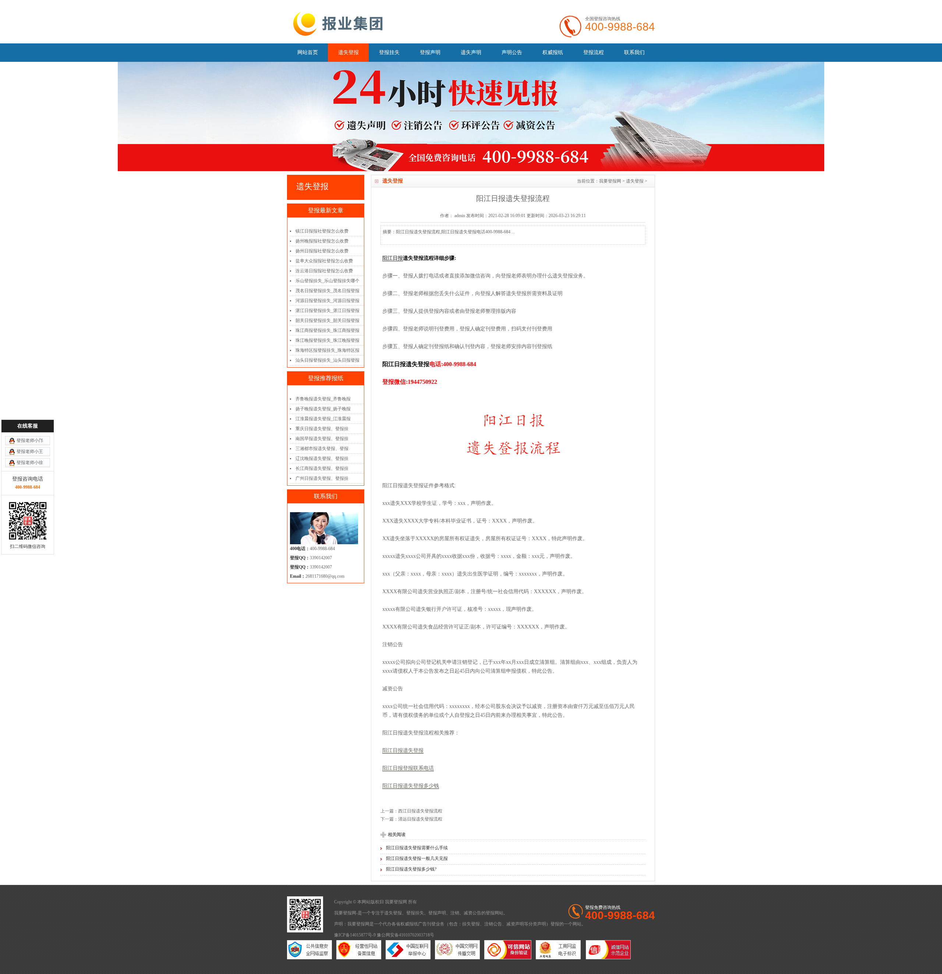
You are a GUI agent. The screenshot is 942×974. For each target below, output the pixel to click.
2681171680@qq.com (324, 576)
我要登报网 (610, 181)
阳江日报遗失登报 (403, 750)
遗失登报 (348, 52)
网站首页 (307, 52)
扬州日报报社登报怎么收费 (321, 251)
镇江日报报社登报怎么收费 (321, 231)
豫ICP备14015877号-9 (355, 935)
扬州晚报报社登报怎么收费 (321, 241)
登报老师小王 (30, 451)
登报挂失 (389, 52)
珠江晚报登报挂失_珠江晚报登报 (327, 340)
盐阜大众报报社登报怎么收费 (324, 260)
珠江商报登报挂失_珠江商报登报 (327, 330)
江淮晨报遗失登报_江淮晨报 (323, 418)
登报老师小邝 (30, 440)
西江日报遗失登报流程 (420, 811)
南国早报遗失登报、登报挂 (321, 438)
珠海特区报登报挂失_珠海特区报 (327, 350)
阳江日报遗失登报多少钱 (410, 786)
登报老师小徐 (30, 462)
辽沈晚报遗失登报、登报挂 (321, 458)
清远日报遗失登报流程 (420, 819)
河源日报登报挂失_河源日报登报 (327, 300)
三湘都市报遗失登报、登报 (321, 448)
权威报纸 (552, 52)
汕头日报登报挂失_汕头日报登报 (327, 360)
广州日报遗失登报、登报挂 (321, 478)
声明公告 (512, 52)
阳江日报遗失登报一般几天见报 (417, 858)
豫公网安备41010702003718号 (405, 935)
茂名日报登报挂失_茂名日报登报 (327, 290)
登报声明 (430, 52)
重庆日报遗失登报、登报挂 (321, 428)
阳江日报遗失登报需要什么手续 (417, 847)
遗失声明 (471, 52)
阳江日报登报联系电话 (408, 768)
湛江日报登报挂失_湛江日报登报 (327, 310)
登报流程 (593, 52)
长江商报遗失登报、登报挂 (321, 468)
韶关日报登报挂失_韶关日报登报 (327, 320)
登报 (490, 912)
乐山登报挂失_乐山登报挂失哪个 (327, 280)
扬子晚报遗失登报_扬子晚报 (323, 408)
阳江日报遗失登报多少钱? (411, 869)
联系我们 (634, 52)
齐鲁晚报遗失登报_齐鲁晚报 (323, 398)
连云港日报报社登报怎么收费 (324, 270)
